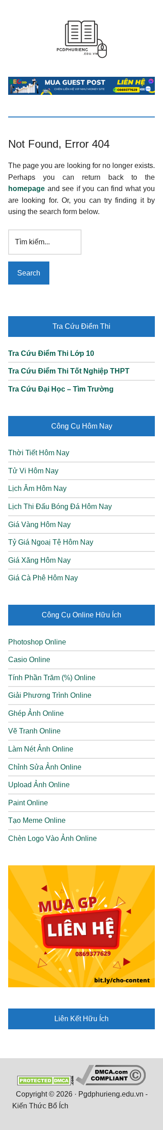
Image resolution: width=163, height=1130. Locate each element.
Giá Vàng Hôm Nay (39, 524)
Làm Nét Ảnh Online (40, 749)
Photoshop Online (37, 642)
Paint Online (28, 803)
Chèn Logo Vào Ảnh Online (52, 838)
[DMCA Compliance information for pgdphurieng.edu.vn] (111, 1083)
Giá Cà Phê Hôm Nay (43, 578)
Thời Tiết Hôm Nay (38, 453)
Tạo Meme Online (37, 820)
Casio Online (29, 659)
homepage (26, 188)
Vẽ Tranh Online (34, 731)
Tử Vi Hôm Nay (33, 471)
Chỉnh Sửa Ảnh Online (45, 767)
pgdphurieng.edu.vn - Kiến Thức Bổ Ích (81, 38)
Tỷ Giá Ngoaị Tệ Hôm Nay (50, 542)
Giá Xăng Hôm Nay (39, 560)
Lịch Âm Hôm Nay (37, 488)
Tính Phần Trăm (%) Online (52, 678)
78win (80, 1106)
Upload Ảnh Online (39, 785)
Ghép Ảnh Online (36, 713)
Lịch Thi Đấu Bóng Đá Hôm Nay (60, 506)
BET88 (103, 1117)
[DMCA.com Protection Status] (45, 1083)
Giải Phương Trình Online (49, 695)
